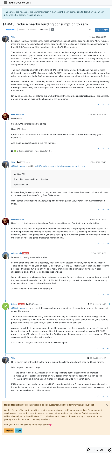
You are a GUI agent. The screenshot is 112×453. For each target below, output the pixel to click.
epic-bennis (16, 253)
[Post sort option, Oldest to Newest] (90, 30)
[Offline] (6, 39)
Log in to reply (102, 29)
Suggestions (10, 29)
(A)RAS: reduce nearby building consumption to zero (60, 166)
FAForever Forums (20, 2)
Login (18, 430)
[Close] (106, 405)
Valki (13, 37)
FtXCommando (17, 114)
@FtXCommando (26, 162)
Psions (14, 304)
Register (9, 430)
